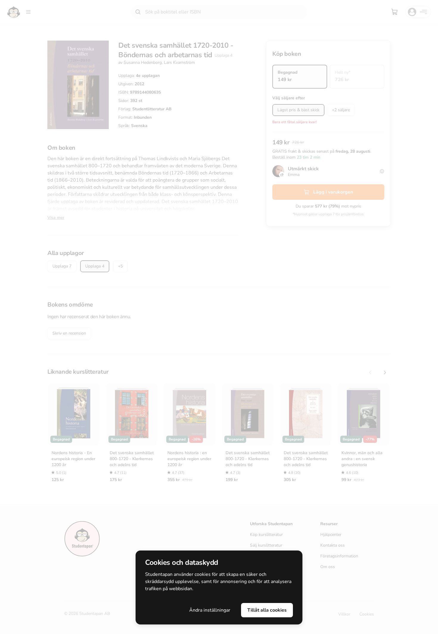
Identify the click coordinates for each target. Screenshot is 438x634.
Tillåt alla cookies (267, 610)
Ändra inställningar (209, 610)
